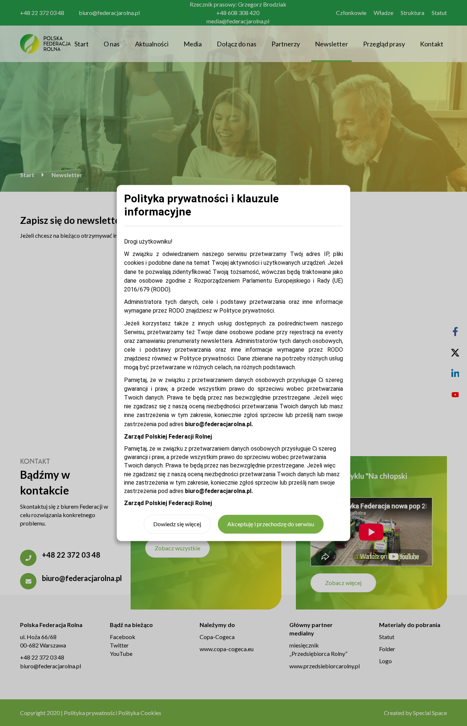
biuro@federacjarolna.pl (218, 491)
